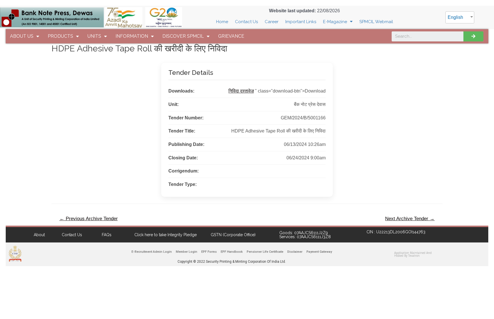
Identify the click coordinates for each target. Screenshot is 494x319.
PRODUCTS (60, 36)
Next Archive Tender (410, 218)
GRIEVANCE (231, 36)
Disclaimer (294, 252)
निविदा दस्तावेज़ (241, 91)
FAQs (106, 234)
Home (222, 21)
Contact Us (246, 21)
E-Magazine (335, 21)
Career (271, 21)
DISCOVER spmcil (183, 36)
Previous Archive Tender (88, 218)
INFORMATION (131, 36)
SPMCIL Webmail (376, 21)
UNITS (94, 36)
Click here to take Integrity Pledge (165, 234)
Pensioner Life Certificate (265, 252)
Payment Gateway (319, 252)
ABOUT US (21, 36)
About (39, 234)
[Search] (473, 36)
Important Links (300, 21)
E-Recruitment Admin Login (152, 252)
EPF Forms (209, 252)
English (455, 17)
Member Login (186, 252)
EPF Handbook (232, 252)
